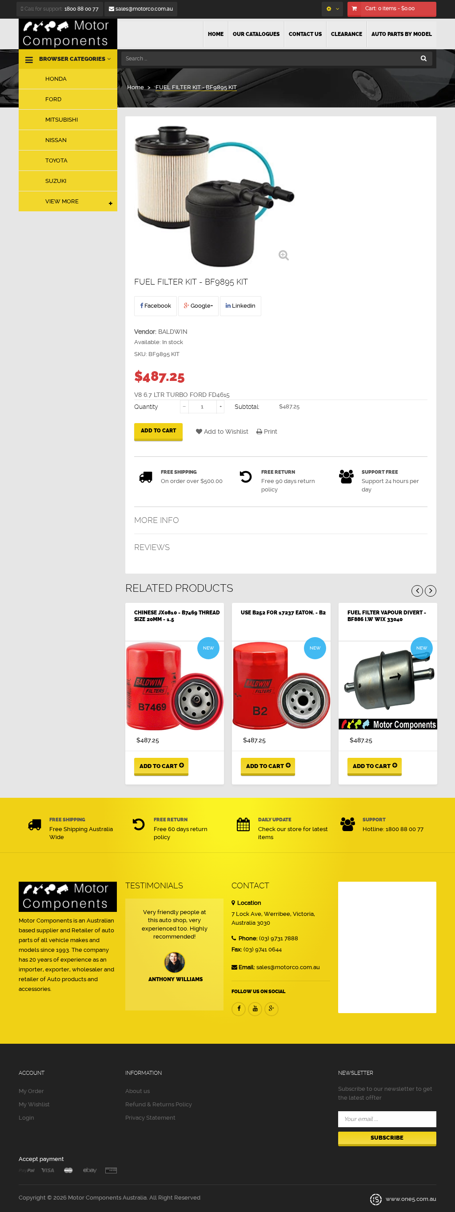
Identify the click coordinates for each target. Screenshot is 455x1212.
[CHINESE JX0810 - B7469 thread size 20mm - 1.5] (174, 686)
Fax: (236, 949)
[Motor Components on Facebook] (238, 1009)
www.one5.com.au (410, 1199)
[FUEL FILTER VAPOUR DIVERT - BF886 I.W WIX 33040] (388, 686)
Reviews (152, 547)
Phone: (247, 938)
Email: (247, 967)
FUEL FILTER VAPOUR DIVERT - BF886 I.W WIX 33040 (386, 616)
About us (137, 1091)
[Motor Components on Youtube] (255, 1009)
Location (248, 902)
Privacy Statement (150, 1117)
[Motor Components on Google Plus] (271, 1009)
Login (26, 1117)
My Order (31, 1091)
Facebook (157, 305)
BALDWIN (173, 331)
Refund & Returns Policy (158, 1104)
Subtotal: (247, 406)
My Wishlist (34, 1104)
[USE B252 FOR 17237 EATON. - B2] (281, 686)
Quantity (146, 406)
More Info (156, 520)
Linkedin (243, 305)
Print (269, 431)
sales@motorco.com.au (143, 9)
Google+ (201, 305)
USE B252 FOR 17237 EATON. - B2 (283, 613)
